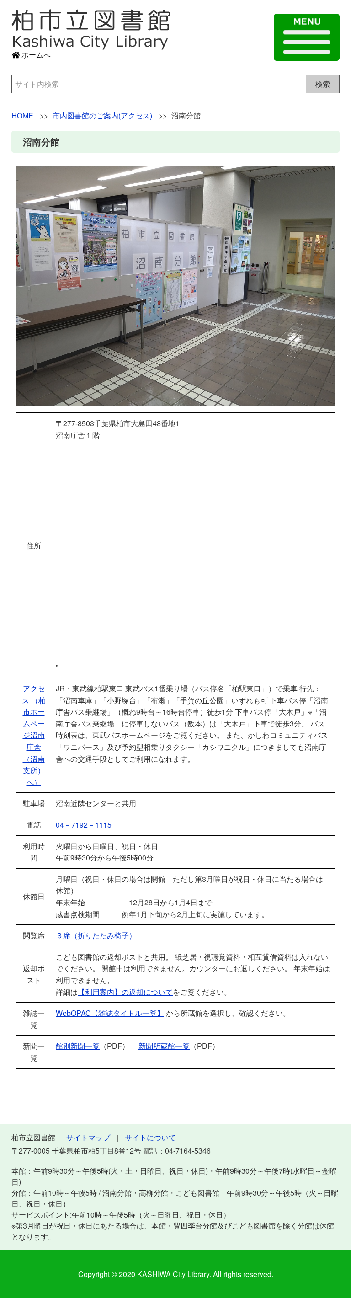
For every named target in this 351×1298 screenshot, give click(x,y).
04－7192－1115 (84, 824)
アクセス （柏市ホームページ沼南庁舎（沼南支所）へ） (34, 735)
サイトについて (150, 1137)
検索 (322, 84)
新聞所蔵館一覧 (164, 1046)
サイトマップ (88, 1137)
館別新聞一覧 (78, 1046)
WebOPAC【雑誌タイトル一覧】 (110, 1013)
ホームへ (35, 54)
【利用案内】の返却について (125, 992)
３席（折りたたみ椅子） (96, 935)
